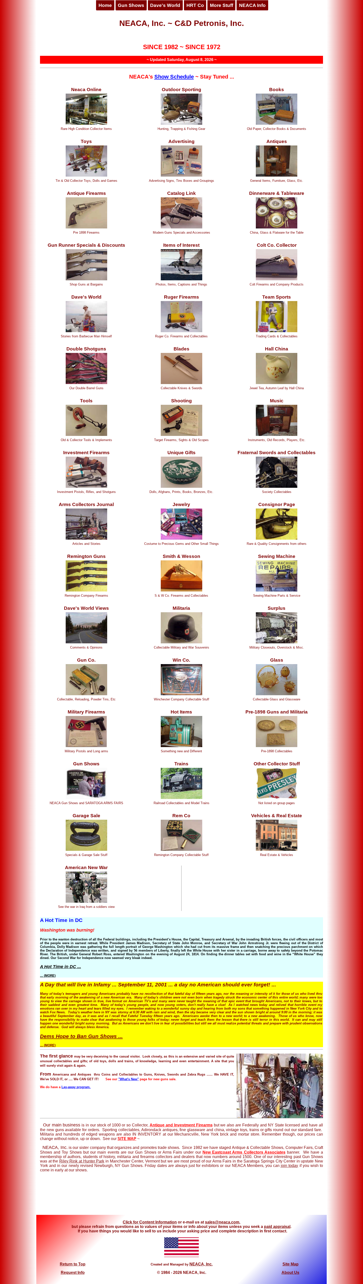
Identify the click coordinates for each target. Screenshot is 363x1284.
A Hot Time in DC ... (60, 966)
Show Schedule (174, 77)
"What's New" (128, 1079)
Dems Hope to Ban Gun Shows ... (81, 1036)
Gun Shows (131, 5)
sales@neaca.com (222, 1222)
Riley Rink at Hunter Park (81, 1161)
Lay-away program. (76, 1087)
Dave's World (165, 5)
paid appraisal (277, 1226)
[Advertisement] (181, 1196)
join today (289, 1165)
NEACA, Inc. (201, 1264)
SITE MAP (127, 1139)
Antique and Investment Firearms (181, 1125)
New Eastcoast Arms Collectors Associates (243, 1152)
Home (105, 5)
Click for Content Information (150, 1222)
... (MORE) (48, 976)
